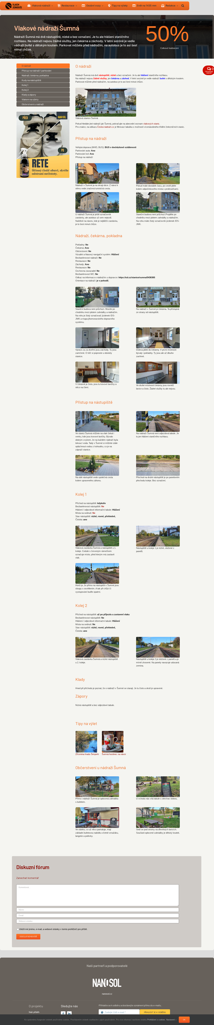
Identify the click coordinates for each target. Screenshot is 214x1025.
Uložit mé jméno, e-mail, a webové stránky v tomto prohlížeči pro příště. (53, 929)
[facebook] (63, 1013)
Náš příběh (34, 1012)
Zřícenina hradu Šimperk (87, 754)
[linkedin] (69, 1013)
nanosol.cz (107, 994)
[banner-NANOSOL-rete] (43, 112)
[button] (182, 5)
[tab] (43, 65)
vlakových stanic (151, 123)
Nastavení (170, 1020)
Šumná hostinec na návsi (114, 754)
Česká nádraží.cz (106, 127)
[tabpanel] (136, 99)
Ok (184, 1019)
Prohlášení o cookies (156, 1020)
